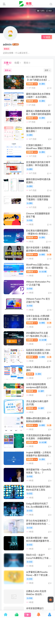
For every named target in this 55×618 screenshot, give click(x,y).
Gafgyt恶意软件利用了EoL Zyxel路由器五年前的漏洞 (38, 506)
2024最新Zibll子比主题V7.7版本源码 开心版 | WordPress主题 (37, 335)
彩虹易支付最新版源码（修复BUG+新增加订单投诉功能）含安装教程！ (38, 233)
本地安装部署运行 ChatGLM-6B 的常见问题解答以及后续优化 (38, 609)
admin (7, 44)
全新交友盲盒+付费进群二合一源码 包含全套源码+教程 (38, 318)
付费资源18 (32, 323)
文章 (7, 62)
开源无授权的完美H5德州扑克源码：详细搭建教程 (38, 437)
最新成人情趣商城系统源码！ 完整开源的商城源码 (38, 112)
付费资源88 (32, 442)
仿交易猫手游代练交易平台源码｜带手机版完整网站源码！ (38, 165)
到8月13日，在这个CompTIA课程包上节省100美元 (37, 557)
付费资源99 (32, 84)
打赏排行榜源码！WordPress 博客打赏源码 (38, 147)
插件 (42, 391)
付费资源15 (32, 357)
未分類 (44, 271)
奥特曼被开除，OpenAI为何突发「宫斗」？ (38, 471)
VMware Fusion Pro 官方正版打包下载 (38, 300)
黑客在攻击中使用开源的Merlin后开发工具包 (38, 488)
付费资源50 (32, 118)
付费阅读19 (32, 271)
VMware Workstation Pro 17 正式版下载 (38, 283)
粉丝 (27, 62)
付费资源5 (31, 391)
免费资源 (30, 374)
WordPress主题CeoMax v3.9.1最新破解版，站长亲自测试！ (38, 267)
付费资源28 (32, 340)
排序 (46, 70)
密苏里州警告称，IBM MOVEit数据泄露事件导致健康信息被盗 (38, 540)
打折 (30, 527)
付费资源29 (32, 237)
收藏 (17, 62)
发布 (8, 70)
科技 (30, 220)
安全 (30, 493)
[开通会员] (51, 600)
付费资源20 (32, 152)
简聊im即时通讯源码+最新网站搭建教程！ (38, 420)
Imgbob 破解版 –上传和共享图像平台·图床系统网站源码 (38, 455)
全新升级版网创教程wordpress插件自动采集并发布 (37, 387)
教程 (43, 254)
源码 (43, 84)
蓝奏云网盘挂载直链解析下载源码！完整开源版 (38, 198)
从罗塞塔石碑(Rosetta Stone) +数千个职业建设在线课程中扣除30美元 (38, 575)
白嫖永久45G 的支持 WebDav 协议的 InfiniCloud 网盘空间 (36, 592)
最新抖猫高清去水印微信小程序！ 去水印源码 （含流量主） (38, 96)
